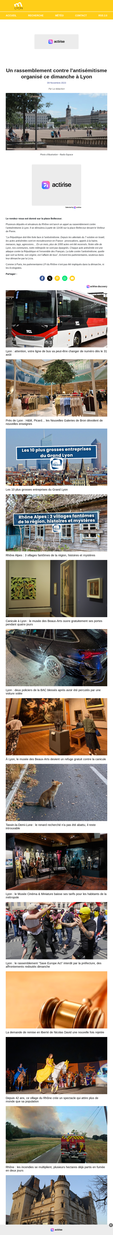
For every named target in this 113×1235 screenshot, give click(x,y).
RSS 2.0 (102, 15)
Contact (81, 15)
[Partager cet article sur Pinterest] (56, 279)
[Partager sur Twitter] (49, 279)
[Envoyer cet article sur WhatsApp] (64, 279)
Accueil (11, 15)
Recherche (36, 15)
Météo (59, 15)
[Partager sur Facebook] (41, 279)
